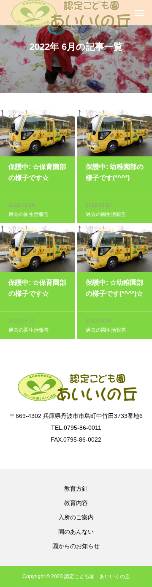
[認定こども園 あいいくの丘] (70, 12)
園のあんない (76, 532)
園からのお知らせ (76, 546)
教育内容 (76, 503)
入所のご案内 (76, 517)
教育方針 (76, 488)
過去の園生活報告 (28, 214)
